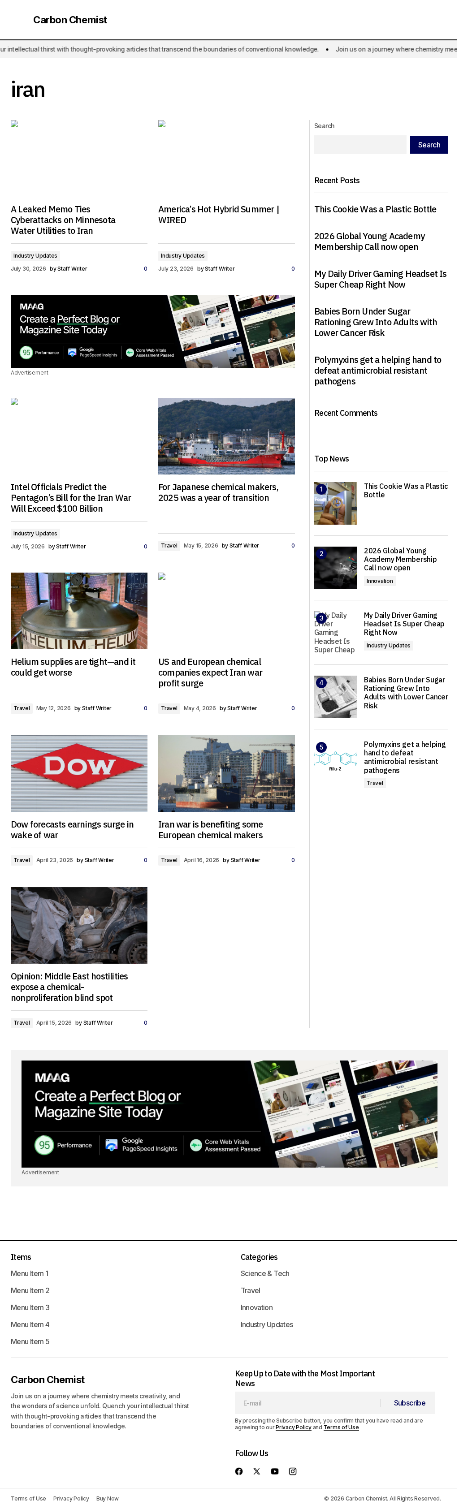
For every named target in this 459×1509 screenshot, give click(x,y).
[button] (19, 19)
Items (21, 1257)
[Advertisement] (153, 331)
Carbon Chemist (70, 20)
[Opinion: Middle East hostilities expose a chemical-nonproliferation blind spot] (79, 925)
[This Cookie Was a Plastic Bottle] (335, 503)
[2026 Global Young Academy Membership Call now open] (335, 568)
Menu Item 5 (30, 1341)
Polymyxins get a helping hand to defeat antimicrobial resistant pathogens (377, 370)
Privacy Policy (294, 1427)
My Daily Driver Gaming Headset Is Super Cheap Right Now (380, 279)
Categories (259, 1257)
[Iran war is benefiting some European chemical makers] (226, 773)
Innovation (380, 581)
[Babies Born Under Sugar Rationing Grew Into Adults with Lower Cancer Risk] (335, 697)
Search (324, 125)
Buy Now (107, 1498)
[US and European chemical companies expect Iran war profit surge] (226, 611)
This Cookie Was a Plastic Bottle (375, 209)
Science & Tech (265, 1273)
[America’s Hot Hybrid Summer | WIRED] (226, 158)
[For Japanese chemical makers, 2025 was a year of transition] (226, 436)
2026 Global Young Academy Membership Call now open (369, 241)
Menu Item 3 (30, 1307)
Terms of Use (341, 1427)
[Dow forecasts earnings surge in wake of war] (79, 773)
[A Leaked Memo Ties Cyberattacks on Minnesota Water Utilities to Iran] (79, 158)
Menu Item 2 (30, 1290)
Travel (169, 545)
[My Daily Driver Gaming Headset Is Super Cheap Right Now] (335, 632)
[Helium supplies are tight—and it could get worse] (79, 611)
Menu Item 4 (30, 1324)
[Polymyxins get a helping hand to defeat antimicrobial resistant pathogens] (335, 761)
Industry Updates (35, 255)
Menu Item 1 (29, 1273)
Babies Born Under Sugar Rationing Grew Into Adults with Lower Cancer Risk (375, 322)
